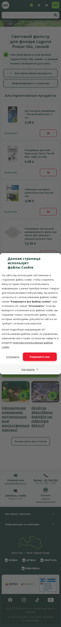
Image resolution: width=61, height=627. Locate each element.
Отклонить (12, 356)
